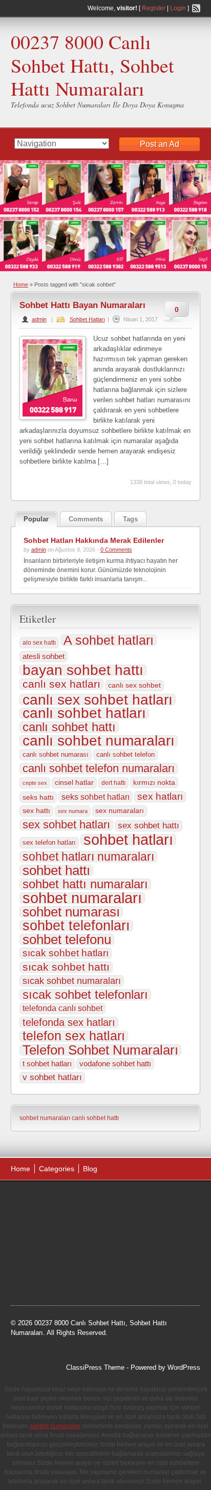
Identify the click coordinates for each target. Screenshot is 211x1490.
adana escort (39, 1200)
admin (39, 319)
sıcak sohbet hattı (66, 967)
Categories (56, 1169)
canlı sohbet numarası (56, 754)
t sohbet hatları (47, 1063)
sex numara (73, 811)
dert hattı (113, 782)
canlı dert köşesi (85, 1252)
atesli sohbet (44, 656)
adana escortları (90, 1200)
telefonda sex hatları (69, 1022)
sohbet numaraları (82, 898)
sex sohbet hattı (148, 825)
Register (153, 8)
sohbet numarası (71, 911)
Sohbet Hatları (87, 319)
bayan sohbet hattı (83, 670)
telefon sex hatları (74, 1036)
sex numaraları (119, 811)
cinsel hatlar (74, 782)
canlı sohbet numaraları (99, 741)
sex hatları (160, 796)
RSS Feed (196, 8)
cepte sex (35, 783)
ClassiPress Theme (95, 1367)
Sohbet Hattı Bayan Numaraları (82, 305)
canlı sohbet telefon (125, 754)
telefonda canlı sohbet (62, 1008)
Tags (130, 519)
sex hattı (36, 811)
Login (178, 8)
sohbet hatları (128, 839)
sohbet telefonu (67, 939)
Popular (36, 519)
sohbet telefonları (76, 925)
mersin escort (40, 1278)
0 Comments (116, 549)
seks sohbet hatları (95, 796)
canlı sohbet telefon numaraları (99, 768)
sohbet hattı (56, 870)
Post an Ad (159, 144)
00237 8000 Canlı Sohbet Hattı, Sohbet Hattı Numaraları (92, 65)
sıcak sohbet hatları (66, 953)
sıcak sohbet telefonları (85, 994)
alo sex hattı (39, 642)
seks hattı (38, 797)
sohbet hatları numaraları (88, 856)
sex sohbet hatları (66, 824)
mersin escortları (144, 1265)
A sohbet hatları (109, 640)
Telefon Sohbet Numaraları (100, 1050)
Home (20, 284)
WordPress (183, 1367)
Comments (86, 519)
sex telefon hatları (49, 842)
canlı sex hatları (61, 684)
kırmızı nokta (154, 782)
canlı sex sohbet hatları (98, 699)
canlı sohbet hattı (69, 727)
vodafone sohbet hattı (115, 1063)
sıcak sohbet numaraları (72, 981)
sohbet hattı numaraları (85, 884)
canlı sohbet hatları (84, 713)
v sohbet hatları (52, 1077)
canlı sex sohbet (134, 685)
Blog (90, 1169)
